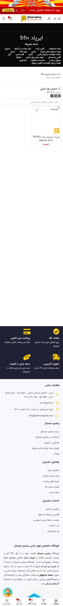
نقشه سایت (54, 492)
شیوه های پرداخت (51, 481)
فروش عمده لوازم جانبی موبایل (45, 448)
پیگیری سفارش (52, 509)
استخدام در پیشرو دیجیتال (47, 437)
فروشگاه (53, 74)
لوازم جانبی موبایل (18, 558)
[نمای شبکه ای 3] (55, 97)
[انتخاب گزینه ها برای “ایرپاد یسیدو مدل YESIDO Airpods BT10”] (57, 131)
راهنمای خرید (53, 470)
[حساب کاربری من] (49, 18)
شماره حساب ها (52, 487)
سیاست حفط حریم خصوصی (46, 520)
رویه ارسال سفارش (51, 475)
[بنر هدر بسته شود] (4, 3)
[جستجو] (4, 18)
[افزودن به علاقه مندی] (36, 110)
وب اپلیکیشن (53, 531)
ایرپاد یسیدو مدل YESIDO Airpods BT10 (46, 138)
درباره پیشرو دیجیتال (50, 431)
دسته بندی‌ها (31, 44)
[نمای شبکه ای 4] (51, 97)
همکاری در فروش (51, 442)
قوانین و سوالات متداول (48, 514)
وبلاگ (56, 453)
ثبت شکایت (54, 525)
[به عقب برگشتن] (31, 29)
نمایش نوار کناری (48, 88)
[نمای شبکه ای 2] (59, 97)
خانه (59, 74)
